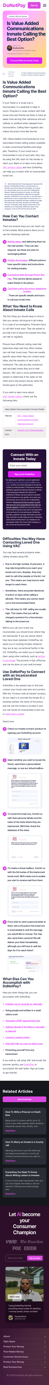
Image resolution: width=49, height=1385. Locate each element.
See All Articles (24, 1099)
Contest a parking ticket (17, 1037)
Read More (10, 1130)
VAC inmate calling (12, 167)
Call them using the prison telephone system (27, 290)
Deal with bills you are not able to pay (24, 1043)
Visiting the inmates (17, 260)
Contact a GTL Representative (30, 430)
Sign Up (34, 5)
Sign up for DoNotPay (24, 474)
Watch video (15, 1297)
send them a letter (14, 714)
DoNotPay (14, 5)
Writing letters (14, 241)
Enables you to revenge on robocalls (23, 1004)
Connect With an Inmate (18, 16)
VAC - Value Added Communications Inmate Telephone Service (27, 420)
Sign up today (34, 1258)
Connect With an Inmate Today (24, 60)
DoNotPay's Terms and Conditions (18, 482)
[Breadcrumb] (4, 74)
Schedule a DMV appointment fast (22, 1020)
